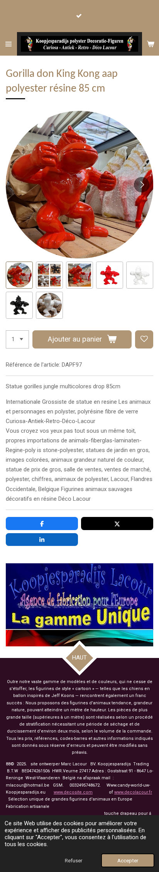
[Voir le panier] (150, 44)
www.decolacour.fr (133, 792)
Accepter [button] (127, 860)
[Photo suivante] (141, 184)
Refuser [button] (73, 860)
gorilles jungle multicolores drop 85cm (72, 386)
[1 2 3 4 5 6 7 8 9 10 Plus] (17, 339)
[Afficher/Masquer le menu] (8, 44)
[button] (19, 275)
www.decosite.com (73, 792)
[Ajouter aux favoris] (144, 339)
